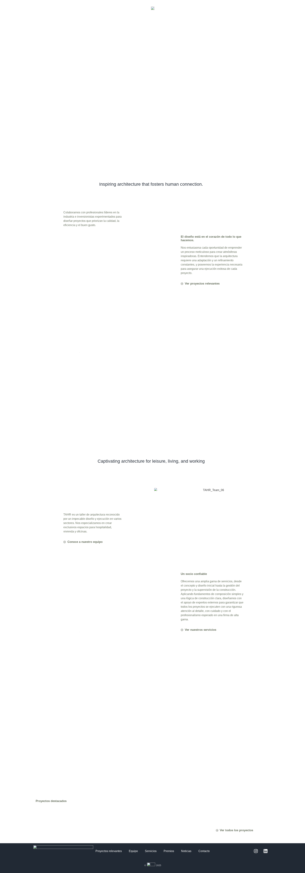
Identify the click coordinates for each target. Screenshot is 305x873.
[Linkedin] (265, 851)
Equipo (133, 851)
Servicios (151, 851)
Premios (169, 851)
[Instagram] (255, 851)
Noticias (186, 851)
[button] (153, 15)
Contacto (204, 851)
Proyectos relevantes (108, 851)
